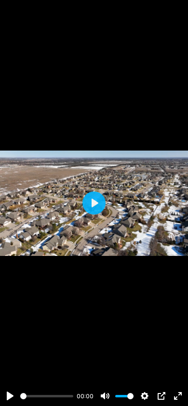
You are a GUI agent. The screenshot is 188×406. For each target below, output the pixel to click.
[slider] (46, 396)
